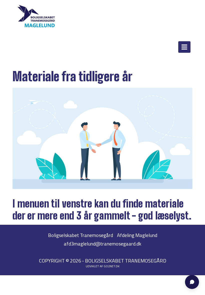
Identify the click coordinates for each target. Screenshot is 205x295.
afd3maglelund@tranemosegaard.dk (102, 244)
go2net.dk (112, 266)
